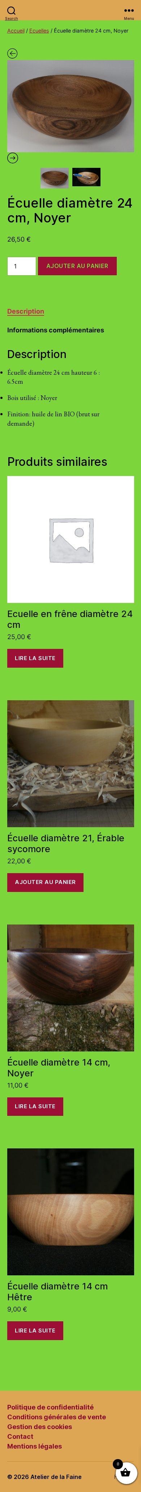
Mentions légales (34, 1446)
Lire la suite (35, 658)
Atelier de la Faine (56, 1476)
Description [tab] (25, 311)
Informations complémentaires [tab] (55, 330)
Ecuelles (39, 30)
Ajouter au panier (77, 265)
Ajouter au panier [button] (45, 882)
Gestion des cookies (39, 1427)
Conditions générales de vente (56, 1417)
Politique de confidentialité (50, 1407)
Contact (20, 1436)
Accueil (16, 30)
